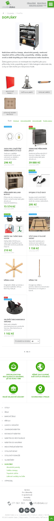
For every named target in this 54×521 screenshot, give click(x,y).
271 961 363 (18, 503)
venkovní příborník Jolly (38, 149)
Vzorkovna (27, 500)
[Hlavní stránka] (3, 13)
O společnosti (27, 495)
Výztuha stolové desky (37, 237)
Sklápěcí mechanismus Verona (14, 320)
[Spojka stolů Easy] (39, 180)
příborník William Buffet (12, 193)
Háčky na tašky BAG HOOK (13, 237)
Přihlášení (31, 3)
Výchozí (16, 121)
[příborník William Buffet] (14, 180)
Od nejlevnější (26, 121)
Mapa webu (23, 517)
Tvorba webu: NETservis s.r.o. (41, 517)
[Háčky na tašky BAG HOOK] (14, 224)
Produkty (10, 13)
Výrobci (27, 490)
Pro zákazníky (27, 492)
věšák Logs (9, 280)
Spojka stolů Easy (37, 192)
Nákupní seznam (36, 5)
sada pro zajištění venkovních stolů (12, 149)
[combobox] (35, 341)
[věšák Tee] (39, 268)
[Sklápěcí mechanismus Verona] (14, 307)
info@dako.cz (40, 503)
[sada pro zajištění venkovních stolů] (14, 136)
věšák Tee (33, 280)
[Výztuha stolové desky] (39, 224)
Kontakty (27, 497)
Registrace (41, 3)
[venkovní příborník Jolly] (39, 136)
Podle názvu (47, 121)
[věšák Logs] (14, 268)
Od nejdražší (36, 121)
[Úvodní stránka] (8, 4)
